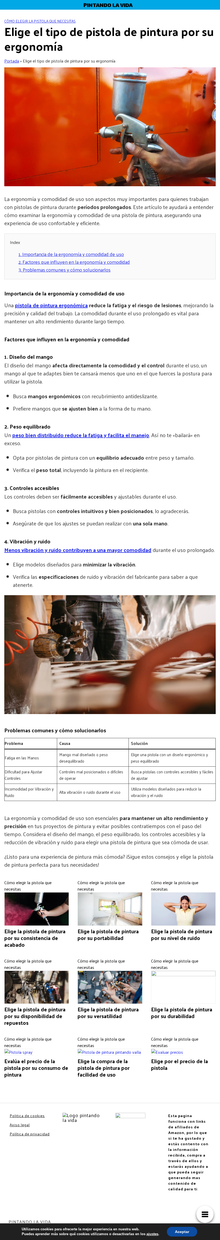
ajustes (152, 1234)
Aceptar (182, 1232)
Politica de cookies (27, 1115)
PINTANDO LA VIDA (108, 5)
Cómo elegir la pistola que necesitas (40, 21)
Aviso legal (20, 1124)
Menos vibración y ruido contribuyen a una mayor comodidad (77, 550)
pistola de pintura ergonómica (51, 305)
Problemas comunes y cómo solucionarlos (65, 269)
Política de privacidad (30, 1134)
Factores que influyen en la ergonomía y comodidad (74, 261)
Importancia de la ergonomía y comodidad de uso (71, 254)
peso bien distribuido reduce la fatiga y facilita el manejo (80, 435)
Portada (11, 61)
